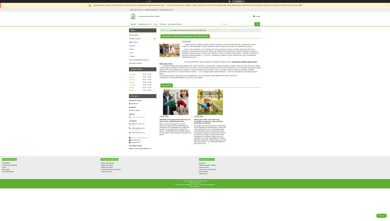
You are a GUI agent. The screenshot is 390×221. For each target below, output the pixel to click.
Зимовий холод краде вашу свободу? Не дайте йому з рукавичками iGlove (174, 120)
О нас (156, 24)
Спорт (4, 167)
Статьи (166, 30)
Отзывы (131, 56)
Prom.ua (204, 181)
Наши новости (204, 167)
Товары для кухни (107, 167)
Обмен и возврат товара (207, 165)
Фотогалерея (133, 35)
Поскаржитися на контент (191, 184)
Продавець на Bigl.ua (195, 183)
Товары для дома (107, 165)
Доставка (202, 163)
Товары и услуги (143, 24)
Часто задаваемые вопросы (139, 60)
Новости (132, 45)
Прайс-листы (133, 42)
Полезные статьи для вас (207, 169)
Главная (133, 24)
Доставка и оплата (174, 24)
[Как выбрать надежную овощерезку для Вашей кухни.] (169, 50)
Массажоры (6, 169)
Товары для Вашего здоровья (111, 169)
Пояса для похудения (9, 165)
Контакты (163, 24)
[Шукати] (257, 24)
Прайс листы (203, 174)
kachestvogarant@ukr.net (139, 138)
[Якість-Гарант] (133, 16)
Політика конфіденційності (207, 184)
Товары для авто (106, 171)
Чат (383, 216)
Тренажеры (6, 163)
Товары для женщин (107, 163)
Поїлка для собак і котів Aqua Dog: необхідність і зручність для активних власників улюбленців (208, 121)
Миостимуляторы (8, 171)
